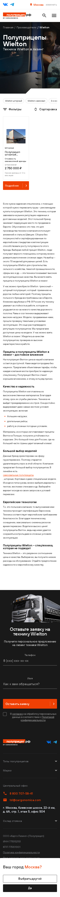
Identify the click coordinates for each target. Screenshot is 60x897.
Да (30, 888)
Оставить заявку (17, 704)
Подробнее (12, 185)
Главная (8, 27)
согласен (17, 713)
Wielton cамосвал (36, 100)
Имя (30, 678)
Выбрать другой (30, 879)
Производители (26, 27)
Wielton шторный (13, 100)
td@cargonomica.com (25, 800)
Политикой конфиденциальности (37, 718)
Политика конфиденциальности (21, 852)
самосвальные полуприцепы (18, 475)
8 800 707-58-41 (21, 793)
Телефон (30, 655)
